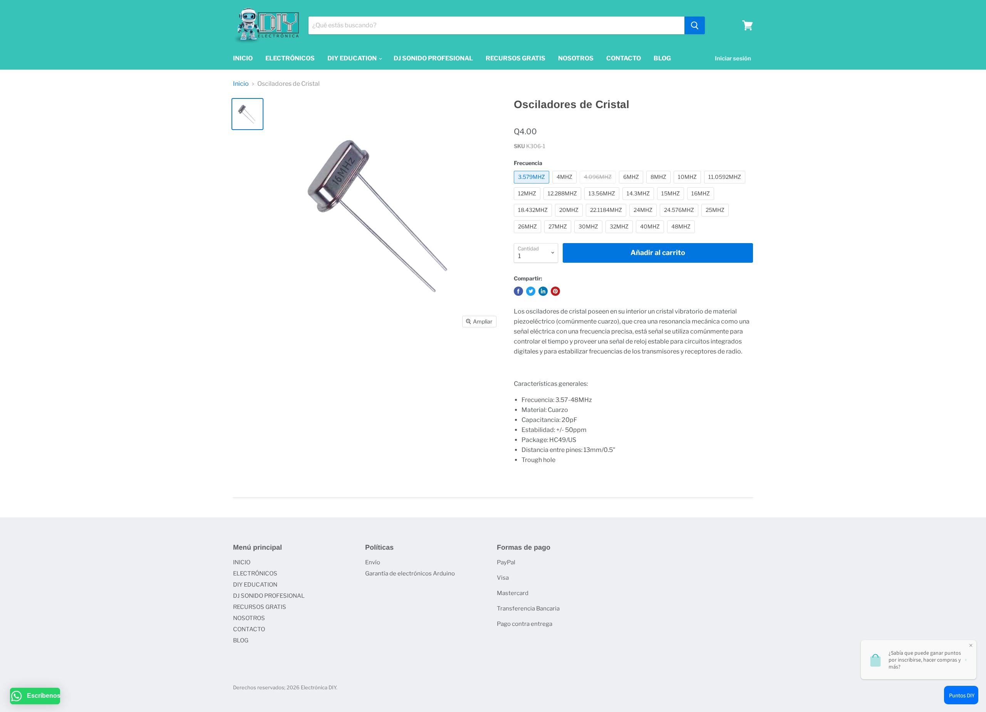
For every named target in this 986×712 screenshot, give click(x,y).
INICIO (243, 58)
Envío (372, 562)
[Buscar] (694, 25)
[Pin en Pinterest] (555, 291)
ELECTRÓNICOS (290, 58)
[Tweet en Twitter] (530, 291)
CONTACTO (623, 58)
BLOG (662, 58)
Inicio (241, 83)
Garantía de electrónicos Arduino (410, 573)
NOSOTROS (576, 58)
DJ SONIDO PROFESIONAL (433, 58)
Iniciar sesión (733, 58)
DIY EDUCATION (352, 58)
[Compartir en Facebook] (518, 291)
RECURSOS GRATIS (515, 58)
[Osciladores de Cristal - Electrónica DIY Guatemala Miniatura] (247, 114)
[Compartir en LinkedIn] (543, 291)
